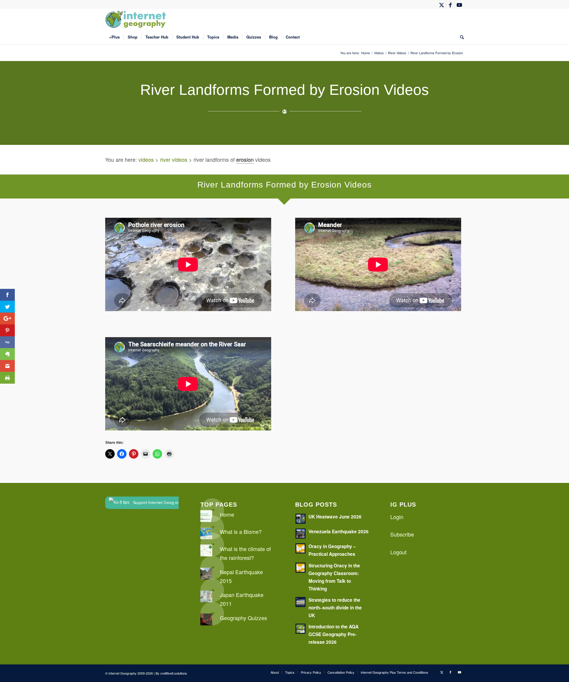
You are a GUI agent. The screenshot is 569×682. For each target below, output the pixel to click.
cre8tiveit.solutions (173, 673)
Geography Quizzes (243, 618)
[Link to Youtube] (459, 4)
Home (227, 514)
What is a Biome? (241, 531)
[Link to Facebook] (450, 4)
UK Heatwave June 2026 (335, 516)
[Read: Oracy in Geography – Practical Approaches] (300, 548)
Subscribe (402, 534)
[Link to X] (441, 4)
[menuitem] (114, 37)
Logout (398, 552)
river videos (173, 159)
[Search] (460, 37)
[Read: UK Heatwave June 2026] (300, 518)
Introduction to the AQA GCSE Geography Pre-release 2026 (334, 634)
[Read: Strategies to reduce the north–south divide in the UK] (300, 602)
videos (146, 159)
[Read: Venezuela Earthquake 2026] (300, 533)
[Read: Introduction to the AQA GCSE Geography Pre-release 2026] (300, 628)
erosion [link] (245, 159)
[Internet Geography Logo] (136, 19)
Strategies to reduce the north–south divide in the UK (335, 608)
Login (396, 517)
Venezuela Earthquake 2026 (339, 531)
